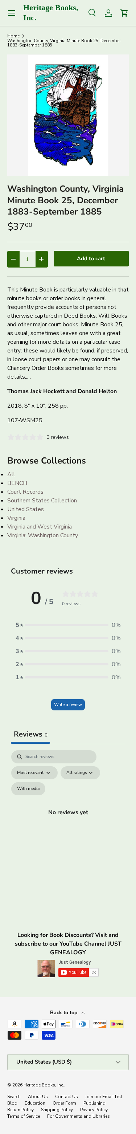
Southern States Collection (42, 501)
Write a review (68, 704)
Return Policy (20, 1110)
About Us (38, 1097)
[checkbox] (28, 788)
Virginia (16, 518)
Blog (12, 1103)
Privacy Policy (94, 1110)
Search (14, 1097)
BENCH (17, 483)
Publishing (94, 1103)
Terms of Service (23, 1116)
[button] (68, 625)
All (11, 474)
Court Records (25, 492)
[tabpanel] (68, 821)
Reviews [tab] (30, 734)
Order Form (64, 1103)
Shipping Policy (57, 1110)
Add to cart (91, 258)
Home (13, 36)
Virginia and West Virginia (39, 527)
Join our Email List (103, 1097)
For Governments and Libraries (78, 1116)
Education (35, 1103)
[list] (68, 115)
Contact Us (66, 1097)
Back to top (64, 1012)
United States (25, 509)
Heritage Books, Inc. (44, 1085)
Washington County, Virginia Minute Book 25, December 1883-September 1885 (64, 42)
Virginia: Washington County (42, 535)
